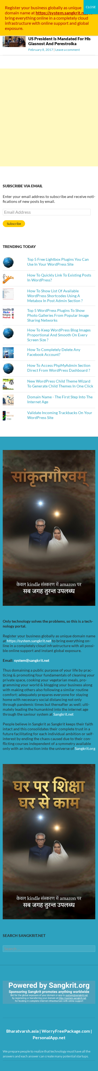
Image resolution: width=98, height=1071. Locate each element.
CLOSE (91, 7)
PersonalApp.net (49, 1037)
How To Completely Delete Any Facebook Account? (53, 352)
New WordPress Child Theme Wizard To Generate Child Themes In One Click (60, 383)
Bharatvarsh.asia (22, 1030)
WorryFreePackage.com (66, 1030)
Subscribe (14, 224)
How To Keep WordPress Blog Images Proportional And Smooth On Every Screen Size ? (59, 335)
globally (55, 7)
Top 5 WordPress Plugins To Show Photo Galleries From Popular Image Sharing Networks (58, 315)
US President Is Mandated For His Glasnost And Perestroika (59, 41)
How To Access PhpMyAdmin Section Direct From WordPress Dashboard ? (58, 367)
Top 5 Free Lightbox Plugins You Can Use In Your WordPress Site (58, 261)
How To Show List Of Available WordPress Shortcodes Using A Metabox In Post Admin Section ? (55, 295)
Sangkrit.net (63, 714)
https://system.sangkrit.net (29, 640)
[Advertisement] (49, 117)
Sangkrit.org (85, 748)
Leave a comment (67, 50)
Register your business (26, 7)
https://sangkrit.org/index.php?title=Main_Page (34, 1009)
